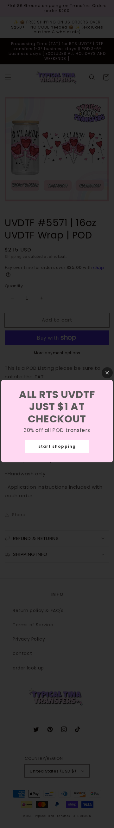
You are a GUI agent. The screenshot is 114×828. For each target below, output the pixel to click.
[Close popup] (107, 372)
